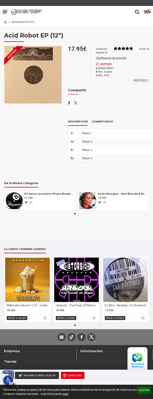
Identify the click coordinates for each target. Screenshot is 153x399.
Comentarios (102, 121)
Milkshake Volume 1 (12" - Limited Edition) (28, 305)
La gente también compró (25, 249)
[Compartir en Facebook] (69, 103)
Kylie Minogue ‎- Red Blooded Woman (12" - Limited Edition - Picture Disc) (122, 193)
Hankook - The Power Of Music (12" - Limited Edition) (77, 305)
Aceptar (144, 390)
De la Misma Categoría (21, 183)
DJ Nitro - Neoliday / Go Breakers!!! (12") (126, 305)
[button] (75, 213)
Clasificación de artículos (111, 58)
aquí (65, 393)
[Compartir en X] (75, 103)
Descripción (78, 121)
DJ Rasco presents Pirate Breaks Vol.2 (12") (49, 193)
